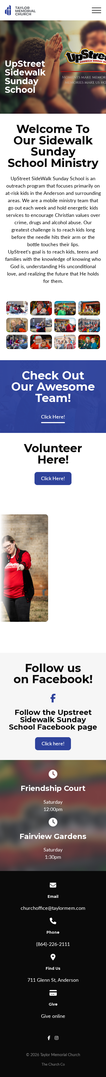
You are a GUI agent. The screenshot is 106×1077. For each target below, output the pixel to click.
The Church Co (53, 1064)
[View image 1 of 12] (17, 308)
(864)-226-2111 (53, 944)
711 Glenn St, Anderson (53, 980)
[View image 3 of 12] (17, 342)
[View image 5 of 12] (41, 325)
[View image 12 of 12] (89, 342)
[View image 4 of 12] (41, 308)
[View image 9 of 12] (65, 342)
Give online (53, 1016)
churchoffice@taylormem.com (53, 908)
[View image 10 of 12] (89, 308)
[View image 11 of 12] (89, 325)
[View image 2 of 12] (17, 325)
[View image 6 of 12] (41, 342)
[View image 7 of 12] (65, 308)
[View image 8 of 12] (65, 325)
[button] (96, 10)
